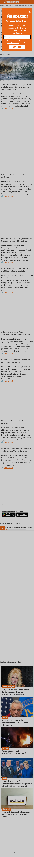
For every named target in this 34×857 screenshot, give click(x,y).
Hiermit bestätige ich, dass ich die (17, 41)
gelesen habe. (23, 43)
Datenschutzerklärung (13, 43)
